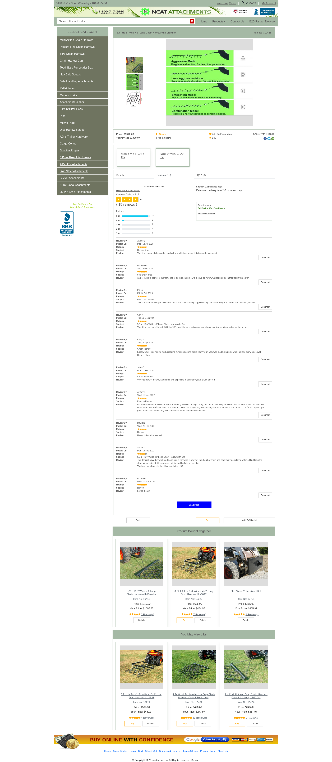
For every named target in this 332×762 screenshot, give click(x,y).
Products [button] (217, 21)
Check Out (151, 751)
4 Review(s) (147, 717)
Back (138, 520)
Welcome (222, 3)
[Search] (192, 21)
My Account (269, 3)
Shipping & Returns (169, 751)
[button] (79, 40)
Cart (140, 751)
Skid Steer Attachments (74, 171)
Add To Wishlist (249, 520)
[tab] (82, 39)
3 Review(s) (147, 614)
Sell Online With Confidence (211, 208)
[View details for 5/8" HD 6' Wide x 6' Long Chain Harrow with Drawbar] (141, 563)
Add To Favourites (221, 134)
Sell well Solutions (206, 214)
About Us (223, 751)
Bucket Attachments (72, 178)
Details (120, 175)
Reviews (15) (164, 175)
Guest (232, 3)
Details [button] (141, 620)
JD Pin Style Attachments (75, 191)
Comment (265, 257)
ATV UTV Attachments (73, 164)
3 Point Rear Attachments (75, 157)
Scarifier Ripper (69, 150)
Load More (194, 505)
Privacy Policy (207, 751)
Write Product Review (154, 186)
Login (133, 751)
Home (205, 21)
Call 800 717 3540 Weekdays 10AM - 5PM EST (84, 3)
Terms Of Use (190, 751)
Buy (213, 137)
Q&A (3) (201, 175)
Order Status (120, 751)
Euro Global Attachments (75, 185)
